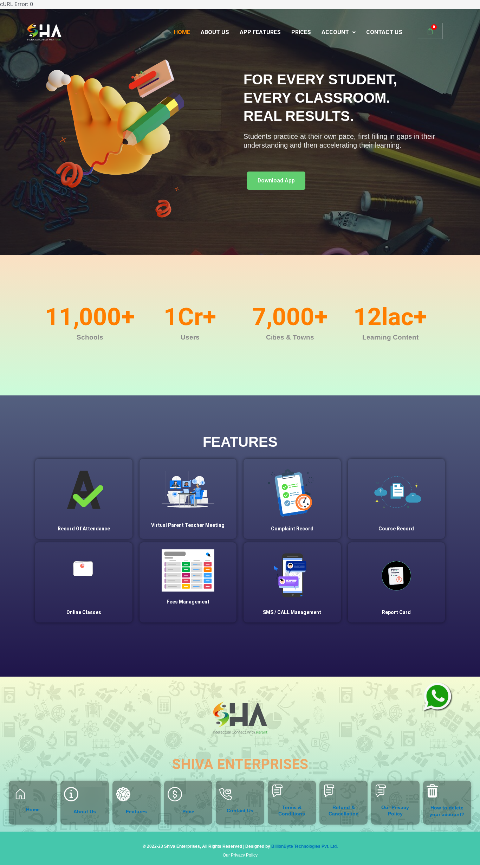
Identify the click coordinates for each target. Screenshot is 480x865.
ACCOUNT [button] (335, 32)
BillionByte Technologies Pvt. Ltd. (304, 846)
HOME (182, 32)
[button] (338, 32)
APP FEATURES (260, 32)
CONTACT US (384, 32)
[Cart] (430, 31)
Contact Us (240, 810)
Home (33, 809)
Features (136, 811)
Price (188, 811)
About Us (84, 811)
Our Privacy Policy (240, 855)
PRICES (301, 32)
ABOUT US (215, 32)
